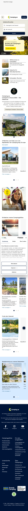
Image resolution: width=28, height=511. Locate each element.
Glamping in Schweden (18, 454)
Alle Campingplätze (7, 449)
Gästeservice (18, 465)
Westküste (4, 446)
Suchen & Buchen (10, 48)
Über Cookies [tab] (23, 241)
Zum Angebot (5, 144)
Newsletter (18, 473)
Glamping (4, 471)
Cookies (13, 505)
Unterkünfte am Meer (20, 451)
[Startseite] (12, 17)
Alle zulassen (14, 263)
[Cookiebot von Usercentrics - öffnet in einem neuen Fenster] (17, 238)
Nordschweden (6, 440)
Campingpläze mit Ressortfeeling (19, 443)
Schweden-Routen (16, 78)
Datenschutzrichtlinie (19, 505)
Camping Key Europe (20, 467)
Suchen (14, 33)
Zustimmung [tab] (5, 241)
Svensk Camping (7, 505)
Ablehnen (14, 272)
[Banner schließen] (26, 237)
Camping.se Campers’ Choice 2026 (14, 109)
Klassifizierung (18, 471)
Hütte (3, 463)
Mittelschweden (6, 442)
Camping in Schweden (18, 478)
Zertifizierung (18, 469)
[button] (2, 53)
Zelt (3, 469)
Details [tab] (14, 241)
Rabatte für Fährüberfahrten (15, 70)
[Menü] (2, 17)
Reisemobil (4, 467)
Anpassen (13, 267)
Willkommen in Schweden (14, 60)
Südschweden (5, 444)
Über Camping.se (19, 475)
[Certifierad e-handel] (14, 494)
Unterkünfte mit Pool (20, 449)
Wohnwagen (5, 465)
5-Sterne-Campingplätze (19, 447)
